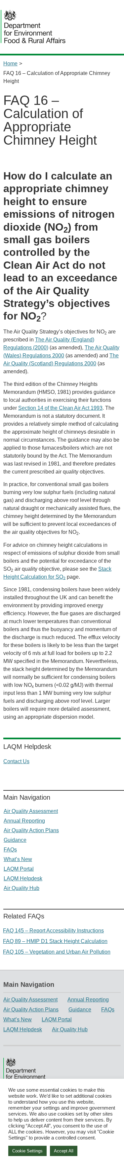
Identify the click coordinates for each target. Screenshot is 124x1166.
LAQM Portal (19, 869)
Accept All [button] (63, 1150)
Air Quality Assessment (31, 811)
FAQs (10, 849)
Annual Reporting (24, 821)
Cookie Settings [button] (27, 1150)
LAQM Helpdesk (23, 878)
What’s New (18, 859)
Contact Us (16, 761)
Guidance (15, 840)
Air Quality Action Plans (31, 830)
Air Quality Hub (21, 888)
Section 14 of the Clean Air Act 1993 (60, 408)
